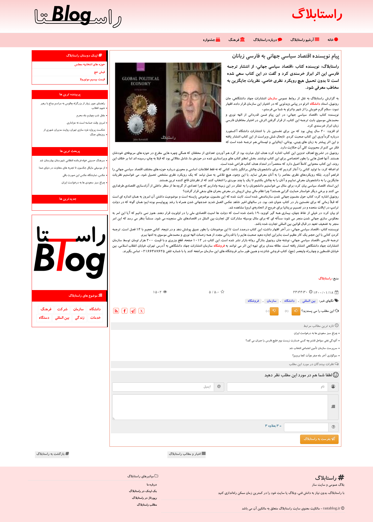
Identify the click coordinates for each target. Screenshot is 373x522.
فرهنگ (234, 40)
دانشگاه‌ (315, 104)
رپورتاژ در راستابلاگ (144, 498)
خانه (330, 40)
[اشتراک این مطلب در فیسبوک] (124, 312)
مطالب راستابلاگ (147, 505)
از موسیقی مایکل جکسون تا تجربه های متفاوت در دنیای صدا (72, 168)
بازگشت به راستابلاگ (50, 454)
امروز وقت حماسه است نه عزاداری (86, 123)
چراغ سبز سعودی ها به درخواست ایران (315, 333)
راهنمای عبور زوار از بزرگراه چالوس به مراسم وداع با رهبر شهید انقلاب (72, 106)
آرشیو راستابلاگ (302, 40)
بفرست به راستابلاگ (317, 439)
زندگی (79, 318)
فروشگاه (219, 246)
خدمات (95, 318)
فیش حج (99, 72)
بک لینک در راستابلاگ (143, 491)
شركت (62, 310)
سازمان (272, 99)
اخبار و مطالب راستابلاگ (185, 454)
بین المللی (308, 301)
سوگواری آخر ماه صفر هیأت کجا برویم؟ (314, 356)
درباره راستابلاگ (265, 40)
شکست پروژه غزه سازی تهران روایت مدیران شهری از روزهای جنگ (74, 133)
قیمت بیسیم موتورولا (92, 80)
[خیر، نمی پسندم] (274, 311)
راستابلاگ (316, 16)
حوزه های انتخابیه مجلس (89, 65)
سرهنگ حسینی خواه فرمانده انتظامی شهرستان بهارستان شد (72, 161)
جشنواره (209, 40)
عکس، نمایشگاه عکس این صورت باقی (84, 175)
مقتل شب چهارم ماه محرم (90, 116)
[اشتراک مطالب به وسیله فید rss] (116, 312)
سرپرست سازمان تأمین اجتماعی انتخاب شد (313, 348)
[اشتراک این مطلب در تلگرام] (133, 312)
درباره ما (152, 485)
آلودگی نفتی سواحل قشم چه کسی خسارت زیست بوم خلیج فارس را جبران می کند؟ (291, 341)
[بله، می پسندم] (296, 311)
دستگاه (44, 318)
